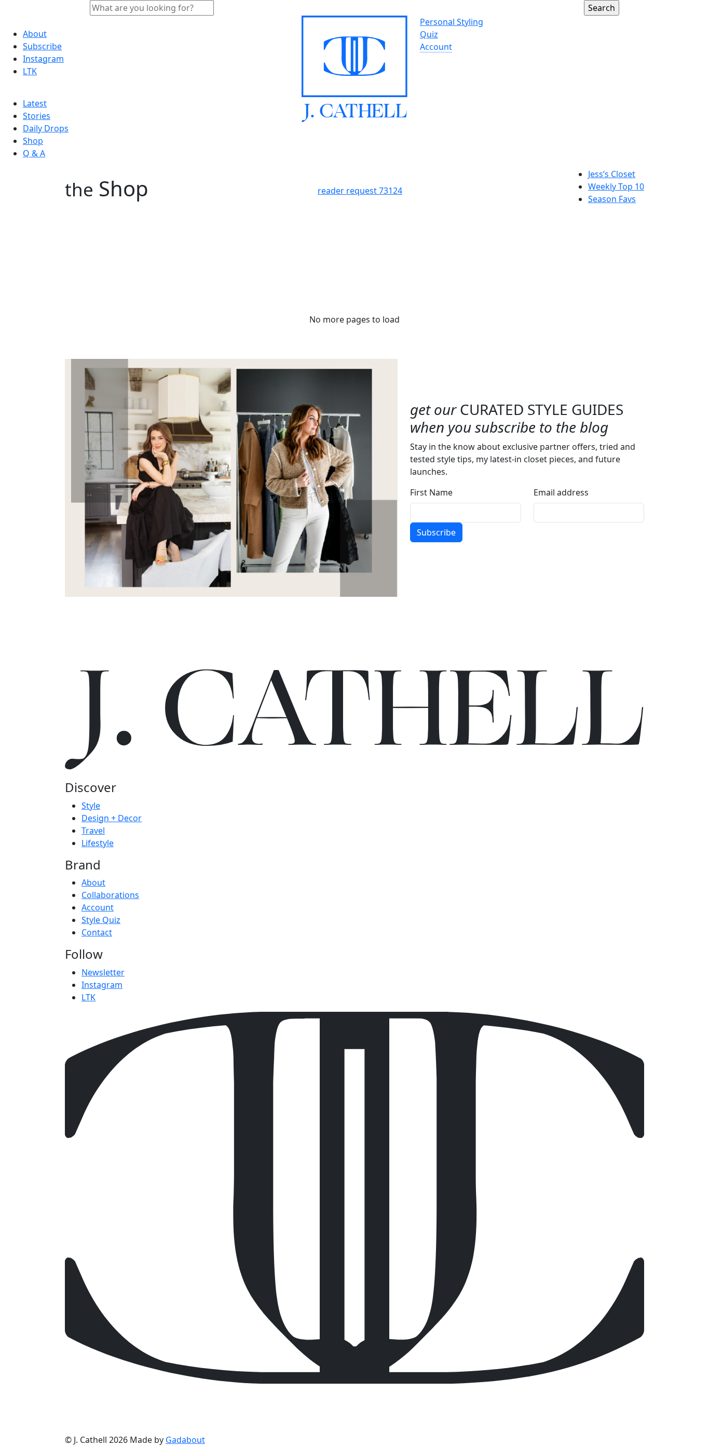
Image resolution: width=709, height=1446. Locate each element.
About (35, 33)
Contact (96, 932)
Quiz (429, 34)
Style (90, 805)
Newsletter (103, 972)
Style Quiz (100, 920)
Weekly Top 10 (616, 186)
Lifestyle (97, 843)
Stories (36, 116)
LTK (30, 71)
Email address (561, 492)
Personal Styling (451, 22)
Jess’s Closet (611, 174)
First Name (431, 492)
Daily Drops (46, 128)
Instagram (43, 58)
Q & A (34, 153)
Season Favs (612, 199)
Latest (35, 103)
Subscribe (42, 46)
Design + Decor (111, 818)
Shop (33, 140)
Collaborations (110, 895)
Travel (93, 830)
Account (436, 46)
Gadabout (185, 1439)
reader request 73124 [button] (360, 190)
